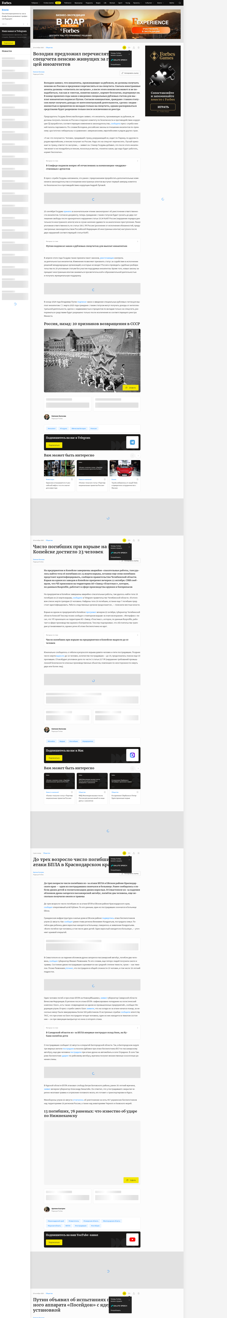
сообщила (115, 123)
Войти (172, 3)
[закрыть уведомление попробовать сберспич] (129, 54)
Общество (82, 835)
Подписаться (54, 426)
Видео (98, 3)
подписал (82, 283)
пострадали (68, 1091)
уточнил (69, 1011)
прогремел (91, 593)
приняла (67, 192)
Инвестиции (50, 461)
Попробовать (116, 64)
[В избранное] (72, 460)
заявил (103, 1040)
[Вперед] (144, 385)
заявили (90, 1051)
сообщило (77, 578)
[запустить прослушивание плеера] (129, 47)
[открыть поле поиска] (180, 3)
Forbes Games (52, 3)
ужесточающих (107, 239)
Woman (112, 3)
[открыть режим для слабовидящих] (124, 47)
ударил (65, 1098)
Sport (120, 3)
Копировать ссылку (131, 73)
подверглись (108, 961)
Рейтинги (67, 3)
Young (128, 3)
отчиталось (78, 1142)
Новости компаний (85, 461)
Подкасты (89, 3)
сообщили (125, 1054)
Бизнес (114, 461)
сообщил (48, 950)
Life (105, 3)
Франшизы (78, 3)
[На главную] (6, 3)
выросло (60, 637)
